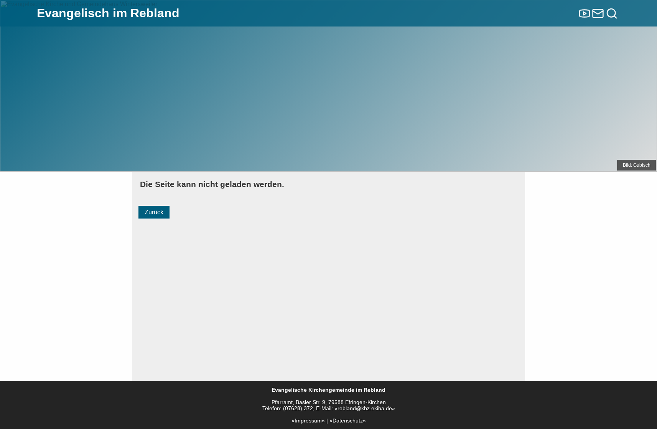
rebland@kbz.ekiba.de (365, 408)
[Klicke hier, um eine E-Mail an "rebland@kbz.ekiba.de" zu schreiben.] (598, 13)
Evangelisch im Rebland (108, 13)
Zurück (154, 212)
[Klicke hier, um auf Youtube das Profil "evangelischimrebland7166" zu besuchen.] (584, 13)
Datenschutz (348, 420)
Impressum (308, 420)
